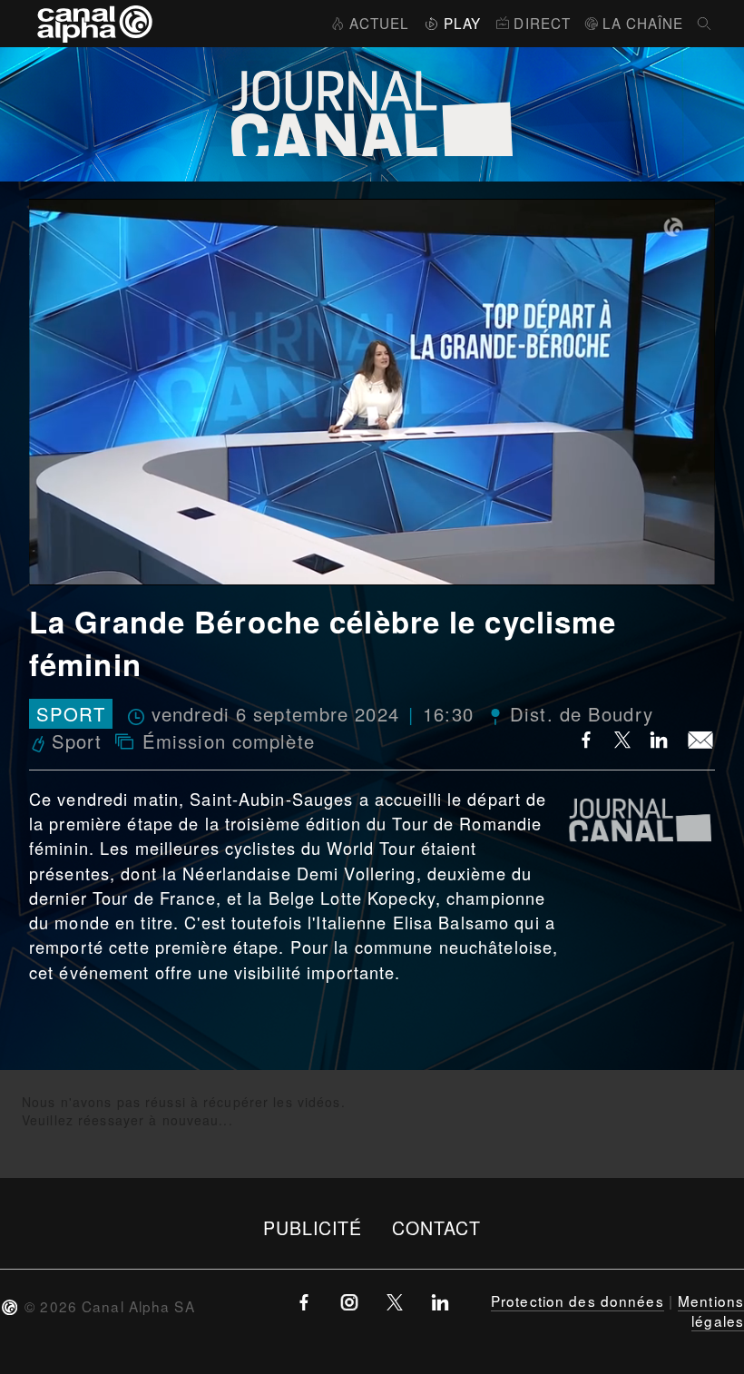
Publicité (313, 1227)
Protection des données (577, 1300)
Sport (70, 714)
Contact (437, 1227)
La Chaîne (642, 23)
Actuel (379, 23)
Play (462, 23)
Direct (542, 23)
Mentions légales (711, 1310)
